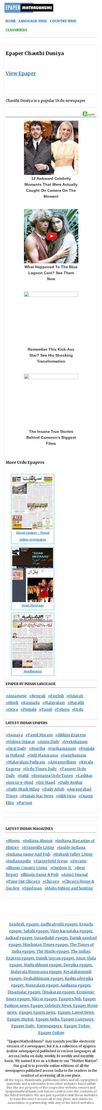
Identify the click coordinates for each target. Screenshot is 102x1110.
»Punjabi (28, 709)
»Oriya (12, 709)
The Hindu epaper (52, 951)
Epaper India (47, 1019)
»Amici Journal (74, 874)
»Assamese (16, 696)
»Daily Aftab (53, 789)
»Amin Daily (48, 742)
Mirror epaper (44, 999)
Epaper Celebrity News (50, 1005)
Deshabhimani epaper (43, 978)
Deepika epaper (77, 965)
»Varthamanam (62, 748)
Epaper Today (76, 1026)
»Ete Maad (45, 782)
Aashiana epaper (75, 985)
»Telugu (61, 709)
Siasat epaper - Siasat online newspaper (33, 536)
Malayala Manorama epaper (36, 972)
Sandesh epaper (24, 924)
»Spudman (32, 888)
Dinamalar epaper (24, 992)
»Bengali (37, 696)
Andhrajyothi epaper (59, 924)
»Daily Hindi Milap (22, 789)
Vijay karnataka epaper (71, 931)
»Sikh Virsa (66, 796)
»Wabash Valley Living (73, 854)
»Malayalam (53, 702)
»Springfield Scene (50, 861)
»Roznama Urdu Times (52, 775)
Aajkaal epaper (18, 938)
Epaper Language (77, 1019)
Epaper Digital (20, 1019)
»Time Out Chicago (23, 881)
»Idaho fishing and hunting (68, 888)
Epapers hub (69, 999)
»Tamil (45, 709)
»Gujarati (74, 696)
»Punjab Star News (36, 796)
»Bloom (13, 841)
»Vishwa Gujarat (20, 742)
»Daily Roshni (70, 782)
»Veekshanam (75, 742)
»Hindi (12, 702)
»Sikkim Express (70, 735)
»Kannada (30, 702)
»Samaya (14, 735)
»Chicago (50, 881)
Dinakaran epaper (58, 992)
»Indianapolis (18, 861)
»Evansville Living (37, 847)
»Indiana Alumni (37, 841)
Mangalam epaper (42, 985)
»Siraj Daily (16, 748)
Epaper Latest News (76, 1012)
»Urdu (77, 709)
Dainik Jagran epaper (55, 958)
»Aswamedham (62, 762)
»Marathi (75, 702)
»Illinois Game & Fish (39, 874)
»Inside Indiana (71, 847)
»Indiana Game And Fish (28, 854)
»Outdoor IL (61, 868)
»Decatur (78, 861)
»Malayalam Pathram (25, 762)
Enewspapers (49, 1026)
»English (56, 696)
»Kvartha (37, 748)
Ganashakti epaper (51, 938)
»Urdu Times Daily (40, 769)
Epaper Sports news (37, 1012)
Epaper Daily (22, 1026)
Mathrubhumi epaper (43, 965)
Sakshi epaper (36, 931)
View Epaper (21, 73)
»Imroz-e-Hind (19, 782)
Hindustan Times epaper (45, 944)
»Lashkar (83, 775)
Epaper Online (51, 1033)
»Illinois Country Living (27, 868)
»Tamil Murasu (39, 735)
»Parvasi (24, 803)
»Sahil (23, 775)
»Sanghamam (73, 755)
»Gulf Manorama (42, 755)
